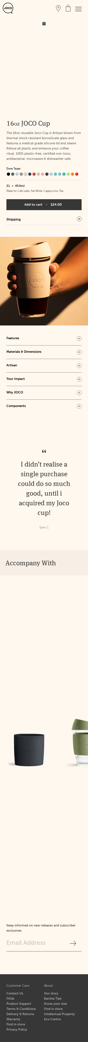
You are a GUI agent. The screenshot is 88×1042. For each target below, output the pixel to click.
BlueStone (12, 174)
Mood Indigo (29, 174)
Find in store (15, 1024)
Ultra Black (46, 174)
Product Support (18, 1003)
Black (8, 174)
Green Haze (68, 174)
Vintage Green (55, 174)
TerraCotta (42, 174)
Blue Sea (59, 174)
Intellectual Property (59, 1014)
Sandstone (38, 174)
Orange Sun (72, 174)
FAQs (10, 998)
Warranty (13, 1019)
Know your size (55, 1003)
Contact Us (14, 993)
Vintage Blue (51, 174)
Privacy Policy (16, 1029)
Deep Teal (17, 174)
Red (34, 174)
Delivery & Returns (20, 1014)
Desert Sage (21, 174)
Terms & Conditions (21, 1009)
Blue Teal (64, 174)
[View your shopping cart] (68, 8)
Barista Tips (53, 998)
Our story (51, 993)
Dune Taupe (25, 174)
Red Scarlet (76, 174)
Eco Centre (52, 1019)
